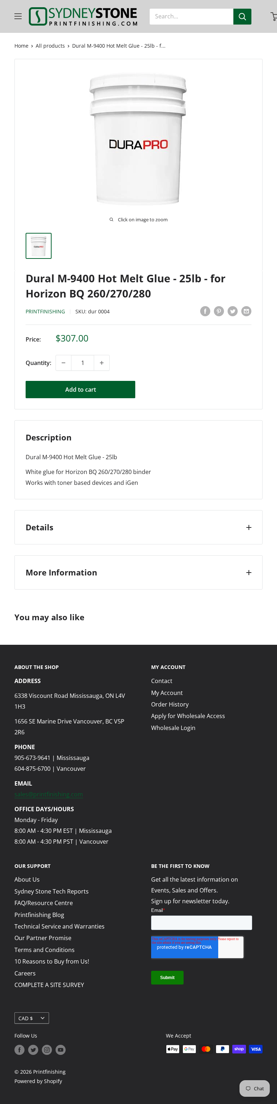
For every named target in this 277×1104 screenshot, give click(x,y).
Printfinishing (45, 311)
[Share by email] (246, 311)
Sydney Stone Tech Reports (51, 891)
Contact (161, 681)
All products (50, 45)
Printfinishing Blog (39, 915)
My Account (167, 693)
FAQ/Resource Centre (43, 903)
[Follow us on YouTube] (61, 1050)
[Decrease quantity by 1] (63, 362)
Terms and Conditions (44, 950)
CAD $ (25, 1018)
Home (21, 45)
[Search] (242, 17)
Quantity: (38, 363)
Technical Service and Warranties (59, 926)
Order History (170, 704)
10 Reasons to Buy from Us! (51, 961)
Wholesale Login (173, 728)
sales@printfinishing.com (48, 794)
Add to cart (80, 390)
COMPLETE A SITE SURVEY (49, 985)
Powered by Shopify (38, 1081)
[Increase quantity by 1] (101, 362)
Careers (25, 973)
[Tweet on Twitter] (233, 311)
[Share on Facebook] (205, 311)
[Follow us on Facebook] (19, 1050)
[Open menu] (18, 16)
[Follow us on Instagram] (47, 1050)
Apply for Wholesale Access (188, 716)
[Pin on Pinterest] (219, 311)
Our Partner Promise (42, 938)
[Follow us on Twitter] (33, 1050)
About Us (27, 879)
